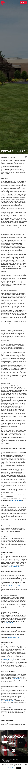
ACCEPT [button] (18, 767)
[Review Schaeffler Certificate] (6, 750)
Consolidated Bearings (3, 3)
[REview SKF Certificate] (5, 743)
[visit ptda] (12, 742)
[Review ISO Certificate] (14, 749)
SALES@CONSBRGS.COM (16, 500)
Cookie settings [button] (11, 767)
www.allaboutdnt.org (8, 622)
